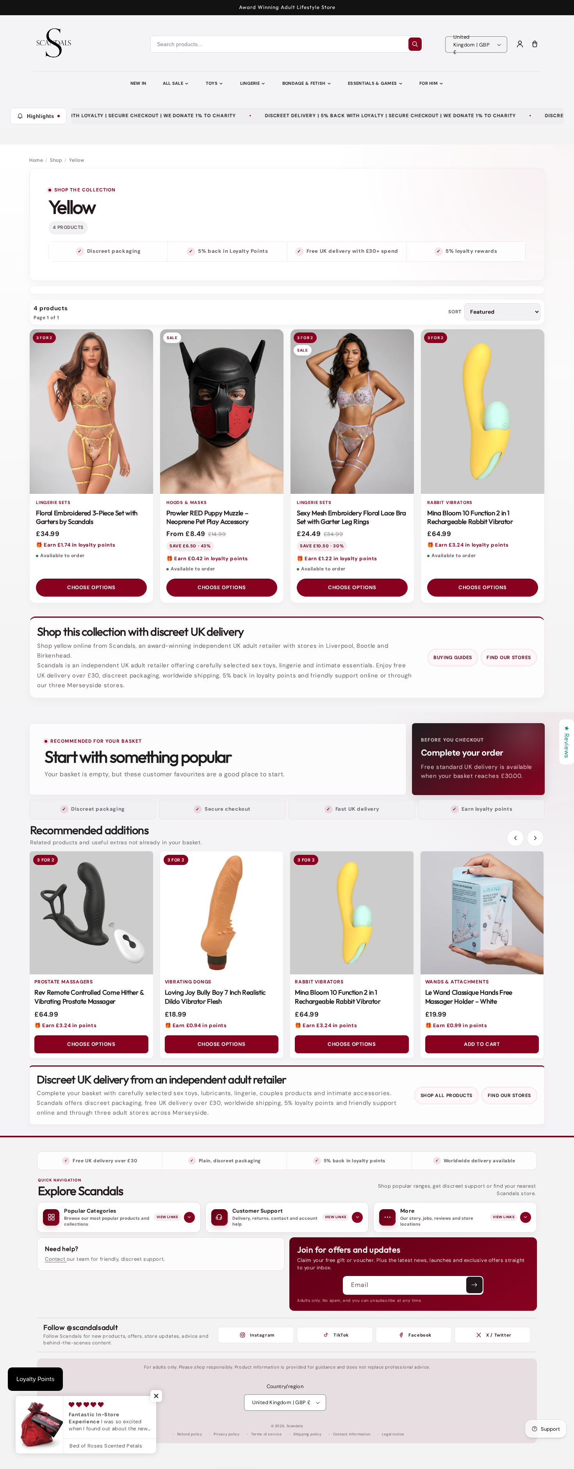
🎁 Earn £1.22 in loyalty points (337, 558)
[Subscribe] (474, 1285)
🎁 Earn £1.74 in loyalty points (76, 544)
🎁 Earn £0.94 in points (196, 1025)
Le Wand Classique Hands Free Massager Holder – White (468, 996)
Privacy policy (226, 1434)
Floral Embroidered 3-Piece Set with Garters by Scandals (86, 517)
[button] (156, 1396)
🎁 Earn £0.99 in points (456, 1025)
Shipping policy (307, 1434)
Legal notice (393, 1434)
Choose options (91, 587)
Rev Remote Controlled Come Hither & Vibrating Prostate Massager (89, 996)
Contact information (351, 1434)
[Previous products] (515, 838)
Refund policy (189, 1434)
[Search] (415, 44)
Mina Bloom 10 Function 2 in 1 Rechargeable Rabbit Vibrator (470, 517)
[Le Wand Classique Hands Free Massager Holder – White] (482, 913)
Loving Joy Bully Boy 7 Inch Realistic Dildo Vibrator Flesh (215, 996)
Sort (455, 312)
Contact (56, 1259)
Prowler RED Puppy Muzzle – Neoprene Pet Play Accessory (207, 517)
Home (36, 160)
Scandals (295, 1426)
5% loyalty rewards (471, 251)
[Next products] (535, 838)
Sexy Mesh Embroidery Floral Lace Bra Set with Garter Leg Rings (351, 517)
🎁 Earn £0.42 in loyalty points (207, 558)
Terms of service (266, 1434)
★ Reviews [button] (567, 742)
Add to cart (482, 1044)
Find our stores (509, 657)
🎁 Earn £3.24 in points (65, 1025)
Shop (56, 160)
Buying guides (452, 657)
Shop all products (446, 1095)
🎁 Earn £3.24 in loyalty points (468, 544)
